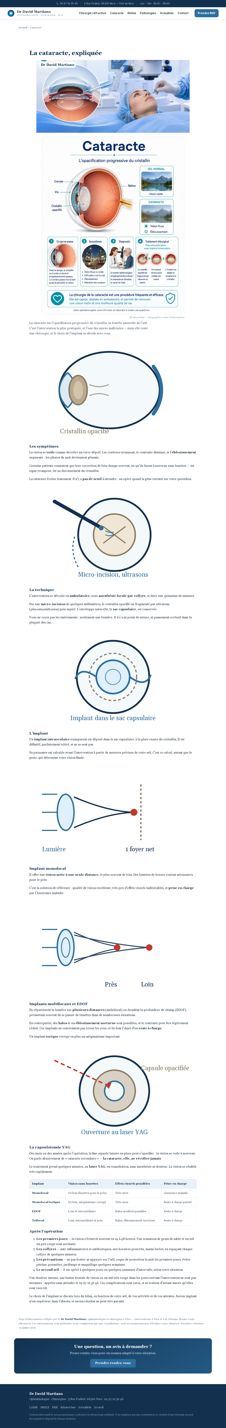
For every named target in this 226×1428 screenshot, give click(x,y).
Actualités (167, 13)
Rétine (131, 13)
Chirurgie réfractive (92, 13)
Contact (183, 13)
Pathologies (148, 13)
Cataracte (117, 13)
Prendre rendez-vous (113, 1363)
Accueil (23, 27)
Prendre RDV (206, 13)
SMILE (44, 1407)
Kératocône (68, 1407)
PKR (55, 1407)
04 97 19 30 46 (69, 3)
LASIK (33, 1407)
